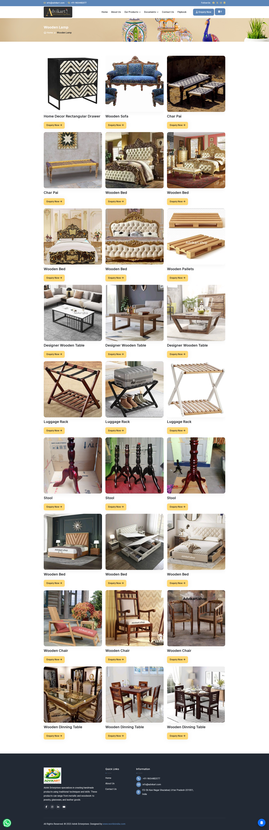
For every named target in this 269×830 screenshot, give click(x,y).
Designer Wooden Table (64, 345)
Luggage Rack (56, 422)
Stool (48, 498)
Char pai (174, 116)
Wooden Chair (56, 651)
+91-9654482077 (78, 3)
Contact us (168, 12)
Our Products (131, 12)
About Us (109, 783)
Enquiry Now (205, 12)
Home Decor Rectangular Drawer (72, 116)
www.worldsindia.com (114, 824)
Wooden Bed (116, 192)
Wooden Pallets (180, 269)
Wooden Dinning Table (63, 727)
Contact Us (111, 789)
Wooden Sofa (116, 116)
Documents (150, 12)
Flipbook (182, 12)
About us (116, 12)
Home (105, 12)
